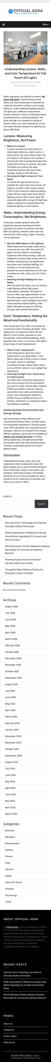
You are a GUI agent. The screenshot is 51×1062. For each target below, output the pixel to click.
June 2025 (10, 697)
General (9, 869)
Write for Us (9, 1042)
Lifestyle (9, 888)
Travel (8, 901)
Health (8, 876)
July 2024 (10, 768)
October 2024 (12, 749)
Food (7, 863)
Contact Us (9, 1030)
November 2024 (13, 742)
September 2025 (13, 677)
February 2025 (12, 723)
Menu (45, 24)
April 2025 (10, 710)
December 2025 (13, 658)
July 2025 (10, 690)
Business (21, 85)
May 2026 (10, 626)
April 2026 (10, 632)
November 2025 (13, 664)
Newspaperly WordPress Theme (26, 1058)
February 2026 (12, 645)
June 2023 (10, 794)
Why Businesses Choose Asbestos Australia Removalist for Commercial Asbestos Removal (27, 549)
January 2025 (12, 729)
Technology (11, 895)
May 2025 (10, 703)
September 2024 (13, 755)
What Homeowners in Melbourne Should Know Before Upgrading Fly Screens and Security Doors (25, 536)
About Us (8, 1023)
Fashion (9, 850)
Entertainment (12, 843)
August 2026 (11, 606)
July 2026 (10, 613)
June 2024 (10, 775)
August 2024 (11, 762)
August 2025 (11, 684)
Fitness (8, 856)
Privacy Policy (10, 1036)
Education (10, 837)
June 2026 (10, 619)
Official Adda (12, 927)
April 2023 (10, 807)
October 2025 (12, 671)
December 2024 (13, 736)
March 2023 (11, 814)
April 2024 (10, 788)
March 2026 (11, 639)
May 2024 (10, 781)
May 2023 (10, 801)
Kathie (33, 85)
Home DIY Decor (13, 882)
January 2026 (12, 652)
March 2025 (11, 716)
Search (7, 496)
